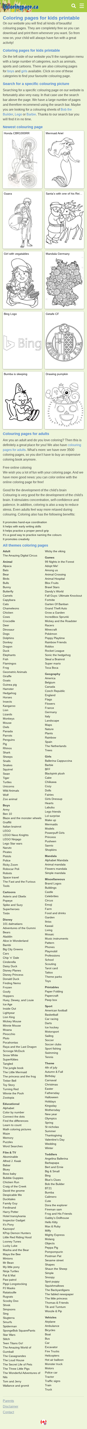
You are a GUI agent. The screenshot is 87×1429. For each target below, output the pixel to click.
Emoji (48, 904)
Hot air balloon (54, 1359)
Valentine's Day (55, 1139)
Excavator (51, 1347)
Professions (52, 955)
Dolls (48, 790)
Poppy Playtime (55, 638)
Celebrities (51, 896)
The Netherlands (55, 746)
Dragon (7, 646)
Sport (48, 1006)
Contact (8, 1412)
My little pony (11, 1267)
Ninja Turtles (11, 1271)
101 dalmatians (12, 923)
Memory (8, 1137)
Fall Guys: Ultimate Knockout (63, 595)
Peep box (51, 1000)
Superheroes (11, 909)
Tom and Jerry (12, 1381)
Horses (7, 697)
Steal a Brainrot (55, 659)
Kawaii (49, 925)
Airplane (50, 1321)
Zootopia (8, 1097)
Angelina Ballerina (56, 1158)
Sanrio (49, 845)
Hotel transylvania (14, 1216)
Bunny (7, 587)
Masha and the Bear (16, 1250)
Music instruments (56, 938)
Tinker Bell (9, 1080)
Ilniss (48, 921)
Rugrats (8, 1296)
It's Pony (8, 1224)
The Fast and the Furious (19, 881)
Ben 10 (7, 813)
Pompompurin (54, 1251)
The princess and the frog (19, 1076)
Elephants (9, 655)
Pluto (6, 1038)
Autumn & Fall (54, 1071)
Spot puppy (52, 1281)
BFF (47, 769)
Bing (48, 1175)
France (49, 707)
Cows (6, 616)
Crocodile (9, 621)
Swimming (51, 1052)
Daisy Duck (10, 966)
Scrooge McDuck (14, 1051)
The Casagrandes (14, 1356)
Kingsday (51, 1105)
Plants (49, 733)
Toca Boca (51, 667)
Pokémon (51, 633)
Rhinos (7, 748)
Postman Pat (53, 1256)
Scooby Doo (10, 1300)
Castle (49, 892)
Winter (49, 1148)
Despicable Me (12, 1194)
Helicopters (52, 1355)
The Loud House (13, 1360)
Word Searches (13, 1146)
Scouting (50, 964)
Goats (7, 680)
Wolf (5, 794)
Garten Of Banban (56, 604)
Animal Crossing (55, 574)
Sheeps (8, 756)
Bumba (49, 1192)
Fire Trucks (52, 1351)
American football (56, 1010)
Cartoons (9, 892)
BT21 (48, 1188)
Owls (6, 727)
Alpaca (7, 566)
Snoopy (50, 1277)
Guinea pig (10, 684)
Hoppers (8, 995)
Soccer (49, 1040)
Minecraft (51, 629)
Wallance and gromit (16, 1385)
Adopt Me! (51, 566)
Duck (6, 650)
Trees (48, 750)
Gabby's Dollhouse (57, 1217)
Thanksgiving (53, 1135)
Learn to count (12, 1125)
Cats (6, 604)
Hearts (49, 803)
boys (10, 71)
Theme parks (53, 976)
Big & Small (52, 1171)
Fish (5, 659)
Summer (50, 1131)
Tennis (49, 1057)
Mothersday (52, 1110)
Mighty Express (55, 1234)
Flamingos (9, 663)
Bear (6, 574)
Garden (50, 917)
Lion (5, 710)
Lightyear (9, 1012)
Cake (48, 777)
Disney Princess (13, 974)
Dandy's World (54, 591)
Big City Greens (13, 949)
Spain (48, 741)
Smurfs (7, 1322)
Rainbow (50, 737)
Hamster (8, 688)
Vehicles (50, 1317)
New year (51, 1114)
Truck (48, 1389)
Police (7, 860)
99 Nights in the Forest (59, 561)
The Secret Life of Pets (17, 1364)
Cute (48, 1201)
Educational (11, 1103)
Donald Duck (11, 979)
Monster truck (54, 1364)
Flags (48, 699)
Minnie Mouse (12, 1025)
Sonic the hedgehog (58, 655)
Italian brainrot (12, 826)
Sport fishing (53, 1048)
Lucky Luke (10, 1245)
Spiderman (10, 1326)
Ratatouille (9, 1292)
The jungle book (13, 1068)
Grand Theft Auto (56, 608)
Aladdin (7, 936)
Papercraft (51, 995)
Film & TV (9, 1152)
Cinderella (9, 962)
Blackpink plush (55, 773)
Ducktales (9, 1199)
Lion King (9, 1017)
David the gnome (14, 1190)
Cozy (48, 786)
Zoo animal (10, 799)
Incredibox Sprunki (57, 616)
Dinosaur (8, 629)
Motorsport (52, 1031)
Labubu (50, 807)
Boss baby (9, 1173)
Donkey (8, 642)
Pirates (7, 852)
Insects (7, 701)
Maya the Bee (12, 1254)
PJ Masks (9, 1288)
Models (49, 828)
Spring (49, 1122)
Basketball (51, 1014)
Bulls (6, 583)
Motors (49, 1368)
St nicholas (52, 1126)
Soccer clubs (53, 1044)
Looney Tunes (12, 1241)
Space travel (11, 877)
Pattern (49, 942)
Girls (48, 756)
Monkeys (8, 718)
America (50, 678)
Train (48, 1385)
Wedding (50, 1143)
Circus (49, 900)
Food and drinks (55, 913)
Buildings (50, 887)
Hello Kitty (51, 1222)
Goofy (7, 991)
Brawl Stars (52, 587)
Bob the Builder (55, 1184)
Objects (50, 1243)
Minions (8, 1258)
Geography (52, 674)
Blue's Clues (53, 1179)
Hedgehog (9, 693)
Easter (49, 1088)
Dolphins (8, 638)
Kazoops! (9, 1228)
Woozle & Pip (53, 1311)
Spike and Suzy (13, 904)
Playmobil (51, 951)
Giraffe (7, 676)
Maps (48, 724)
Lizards (7, 714)
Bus (47, 1338)
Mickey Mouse (12, 1021)
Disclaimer (10, 1406)
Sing (5, 1313)
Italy (47, 716)
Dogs (6, 633)
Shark (6, 752)
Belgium (50, 682)
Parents (8, 1401)
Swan (6, 773)
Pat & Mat (9, 1275)
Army (6, 809)
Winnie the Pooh (13, 1093)
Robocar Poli (11, 869)
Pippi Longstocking (15, 1283)
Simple (49, 1273)
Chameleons (11, 608)
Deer (6, 625)
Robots (7, 873)
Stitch (6, 1339)
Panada (8, 731)
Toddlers (51, 1154)
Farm (48, 908)
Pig (5, 744)
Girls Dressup (53, 798)
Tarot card (51, 968)
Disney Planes (12, 970)
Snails (7, 761)
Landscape (52, 720)
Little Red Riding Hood (17, 1237)
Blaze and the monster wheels (22, 818)
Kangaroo (9, 705)
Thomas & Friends (57, 1302)
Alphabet (8, 1108)
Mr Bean (8, 1262)
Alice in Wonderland (15, 940)
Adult (6, 551)
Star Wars (9, 1334)
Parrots (7, 735)
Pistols (7, 856)
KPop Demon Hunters (17, 1233)
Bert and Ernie (54, 1167)
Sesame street (54, 1260)
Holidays (50, 1101)
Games (49, 557)
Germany (51, 712)
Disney (7, 919)
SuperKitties (10, 1059)
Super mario (53, 663)
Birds (6, 578)
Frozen (7, 987)
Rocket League (54, 650)
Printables (52, 987)
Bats (5, 570)
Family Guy (10, 1203)
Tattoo (49, 972)
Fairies (49, 794)
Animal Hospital (55, 578)
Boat (48, 1334)
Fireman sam (53, 1209)
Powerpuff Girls (55, 832)
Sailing (49, 1035)
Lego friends (53, 811)
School (49, 959)
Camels (8, 595)
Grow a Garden (55, 612)
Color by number (13, 1112)
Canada (50, 686)
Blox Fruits (51, 583)
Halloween (51, 1097)
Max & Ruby (52, 1226)
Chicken (8, 612)
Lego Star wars (12, 843)
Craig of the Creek (14, 1186)
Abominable (10, 1156)
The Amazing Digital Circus (20, 555)
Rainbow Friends (56, 642)
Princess (50, 837)
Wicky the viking (55, 551)
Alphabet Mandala (56, 860)
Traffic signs (52, 1381)
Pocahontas (10, 1042)
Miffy (48, 1230)
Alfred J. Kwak (12, 1161)
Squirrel (8, 769)
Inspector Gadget (14, 1220)
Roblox (49, 646)
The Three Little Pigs (16, 1368)
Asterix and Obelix (14, 896)
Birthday (50, 1076)
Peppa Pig (51, 1247)
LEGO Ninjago (12, 839)
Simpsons (9, 1309)
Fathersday (52, 1093)
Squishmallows (54, 1285)
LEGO (7, 830)
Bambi (7, 945)
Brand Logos (53, 883)
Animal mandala (55, 864)
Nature (49, 729)
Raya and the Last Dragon (20, 1046)
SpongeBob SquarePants (19, 1330)
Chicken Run (11, 1182)
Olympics (51, 1118)
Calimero (50, 1196)
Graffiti (7, 822)
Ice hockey (52, 1027)
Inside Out (9, 1008)
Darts (48, 1023)
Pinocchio (9, 1034)
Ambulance (52, 1325)
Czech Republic (55, 690)
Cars (6, 953)
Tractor (49, 1376)
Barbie (31, 114)
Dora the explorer (56, 1205)
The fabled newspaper (59, 1294)
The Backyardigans (57, 1290)
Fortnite (50, 599)
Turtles (7, 782)
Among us (51, 570)
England (50, 695)
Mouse (7, 722)
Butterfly (8, 591)
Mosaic (49, 934)
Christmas (51, 1084)
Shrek (6, 1305)
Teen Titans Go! (13, 1343)
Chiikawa (50, 782)
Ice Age (7, 1004)
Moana (7, 1029)
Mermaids (51, 824)
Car (47, 1342)
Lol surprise (52, 815)
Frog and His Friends (58, 1213)
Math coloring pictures (17, 1129)
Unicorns (8, 786)
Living (48, 930)
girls (24, 71)
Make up (50, 820)
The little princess (56, 1298)
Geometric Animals (15, 672)
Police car (51, 1372)
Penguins (9, 739)
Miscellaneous (55, 879)
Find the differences (15, 1120)
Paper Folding (54, 991)
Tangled (8, 1063)
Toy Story (9, 1084)
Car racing (51, 1018)
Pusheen (50, 841)
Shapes (50, 1264)
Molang (49, 1239)
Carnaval (50, 1080)
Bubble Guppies (13, 1178)
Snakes (7, 765)
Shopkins (51, 849)
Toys (48, 981)
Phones (50, 947)
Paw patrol (9, 1279)
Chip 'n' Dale (11, 957)
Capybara (9, 599)
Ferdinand (9, 1207)
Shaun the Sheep (56, 1268)
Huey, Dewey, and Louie (18, 1000)
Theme (49, 1063)
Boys (6, 805)
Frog (6, 667)
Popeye (8, 900)
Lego (18, 114)
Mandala (51, 856)
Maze (6, 1133)
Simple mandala (55, 873)
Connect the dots (14, 1116)
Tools (6, 885)
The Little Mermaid (15, 1072)
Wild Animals (11, 790)
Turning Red (11, 1089)
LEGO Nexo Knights (16, 835)
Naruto (7, 847)
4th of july (51, 1067)
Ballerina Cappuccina (58, 760)
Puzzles (8, 1142)
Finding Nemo (12, 983)
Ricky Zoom (10, 864)
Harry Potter (10, 1211)
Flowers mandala (56, 868)
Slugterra (9, 1317)
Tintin (6, 913)
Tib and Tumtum (55, 1307)
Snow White (10, 1055)
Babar (7, 1165)
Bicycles (50, 1330)
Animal (7, 561)
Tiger (6, 777)
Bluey (6, 1169)
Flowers (50, 703)
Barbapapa (52, 1162)
